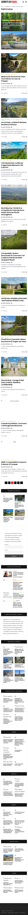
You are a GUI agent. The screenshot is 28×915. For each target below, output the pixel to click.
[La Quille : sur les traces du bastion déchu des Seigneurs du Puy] (20, 673)
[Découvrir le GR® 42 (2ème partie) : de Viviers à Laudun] (20, 791)
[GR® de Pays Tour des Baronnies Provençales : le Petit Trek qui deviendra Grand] (8, 750)
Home (2, 6)
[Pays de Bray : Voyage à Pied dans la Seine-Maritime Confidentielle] (14, 366)
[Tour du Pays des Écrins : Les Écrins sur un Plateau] (15, 847)
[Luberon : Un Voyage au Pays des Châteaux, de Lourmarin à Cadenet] (8, 512)
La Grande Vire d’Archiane (18, 751)
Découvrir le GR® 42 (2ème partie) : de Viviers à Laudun (19, 795)
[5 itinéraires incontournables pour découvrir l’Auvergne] (7, 595)
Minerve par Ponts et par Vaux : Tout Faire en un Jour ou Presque (13, 78)
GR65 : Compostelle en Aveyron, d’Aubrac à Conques (14, 463)
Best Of (14, 579)
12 (2, 476)
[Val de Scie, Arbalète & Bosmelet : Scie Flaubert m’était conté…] (14, 285)
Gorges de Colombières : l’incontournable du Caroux (19, 831)
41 (12, 217)
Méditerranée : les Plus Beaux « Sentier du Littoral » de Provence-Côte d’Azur (19, 651)
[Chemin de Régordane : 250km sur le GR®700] (8, 879)
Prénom (6, 544)
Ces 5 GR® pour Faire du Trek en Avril (19, 813)
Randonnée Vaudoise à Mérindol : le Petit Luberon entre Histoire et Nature (14, 45)
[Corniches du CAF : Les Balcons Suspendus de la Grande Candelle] (8, 660)
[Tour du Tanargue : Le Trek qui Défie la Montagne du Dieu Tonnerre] (20, 780)
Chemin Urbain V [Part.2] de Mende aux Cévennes (19, 882)
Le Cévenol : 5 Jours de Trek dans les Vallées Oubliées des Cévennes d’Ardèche (8, 793)
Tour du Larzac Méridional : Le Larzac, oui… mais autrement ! (7, 814)
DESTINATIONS (4, 912)
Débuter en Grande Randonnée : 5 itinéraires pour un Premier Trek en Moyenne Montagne (18, 585)
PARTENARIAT (22, 912)
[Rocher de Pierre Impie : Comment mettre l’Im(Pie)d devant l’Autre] (15, 715)
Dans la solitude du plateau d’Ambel (8, 764)
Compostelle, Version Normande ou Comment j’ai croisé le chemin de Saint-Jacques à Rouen (12, 256)
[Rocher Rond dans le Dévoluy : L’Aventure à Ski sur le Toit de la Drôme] (7, 737)
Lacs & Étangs (7, 119)
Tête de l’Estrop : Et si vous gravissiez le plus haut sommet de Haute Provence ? (20, 710)
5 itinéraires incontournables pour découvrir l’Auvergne (18, 595)
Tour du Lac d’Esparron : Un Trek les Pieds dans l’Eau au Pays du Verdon (8, 710)
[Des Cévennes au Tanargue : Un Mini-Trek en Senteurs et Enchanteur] (4, 779)
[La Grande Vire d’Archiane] (15, 748)
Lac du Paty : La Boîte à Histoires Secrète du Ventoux (13, 123)
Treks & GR (18, 20)
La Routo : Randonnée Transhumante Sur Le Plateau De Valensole (7, 721)
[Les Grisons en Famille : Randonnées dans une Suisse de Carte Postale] (20, 498)
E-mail (6, 550)
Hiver (2, 119)
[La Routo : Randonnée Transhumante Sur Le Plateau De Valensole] (8, 716)
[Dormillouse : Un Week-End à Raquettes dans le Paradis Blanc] (15, 855)
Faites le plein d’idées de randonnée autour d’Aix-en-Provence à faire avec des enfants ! (8, 651)
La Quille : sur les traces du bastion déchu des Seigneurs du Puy (20, 679)
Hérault (3, 74)
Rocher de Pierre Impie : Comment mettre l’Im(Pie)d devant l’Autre (19, 718)
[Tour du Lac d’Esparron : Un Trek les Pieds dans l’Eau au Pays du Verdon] (4, 706)
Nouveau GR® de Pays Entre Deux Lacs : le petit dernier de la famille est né (8, 831)
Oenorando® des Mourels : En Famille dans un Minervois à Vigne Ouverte (8, 822)
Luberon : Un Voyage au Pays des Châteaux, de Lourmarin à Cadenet (8, 519)
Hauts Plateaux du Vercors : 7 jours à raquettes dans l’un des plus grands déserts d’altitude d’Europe (19, 742)
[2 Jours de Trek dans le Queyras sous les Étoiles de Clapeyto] (20, 512)
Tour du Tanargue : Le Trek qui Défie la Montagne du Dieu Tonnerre (19, 785)
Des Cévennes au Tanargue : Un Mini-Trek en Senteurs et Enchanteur (8, 783)
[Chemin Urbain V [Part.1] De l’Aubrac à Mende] (7, 888)
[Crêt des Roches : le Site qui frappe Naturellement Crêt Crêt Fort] (14, 150)
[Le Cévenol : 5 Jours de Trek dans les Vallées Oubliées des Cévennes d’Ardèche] (5, 790)
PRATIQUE (15, 571)
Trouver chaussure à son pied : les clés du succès (18, 574)
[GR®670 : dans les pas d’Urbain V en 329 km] (19, 888)
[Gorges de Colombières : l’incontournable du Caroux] (18, 827)
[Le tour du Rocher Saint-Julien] (15, 762)
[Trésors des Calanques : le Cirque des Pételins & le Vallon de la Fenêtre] (8, 673)
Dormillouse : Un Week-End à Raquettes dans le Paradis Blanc (19, 859)
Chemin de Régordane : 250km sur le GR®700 (8, 884)
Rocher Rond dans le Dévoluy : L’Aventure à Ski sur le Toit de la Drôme (8, 741)
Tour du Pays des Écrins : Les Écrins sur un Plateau (19, 850)
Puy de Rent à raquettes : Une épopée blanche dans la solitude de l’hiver (19, 701)
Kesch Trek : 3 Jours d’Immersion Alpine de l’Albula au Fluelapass (7, 499)
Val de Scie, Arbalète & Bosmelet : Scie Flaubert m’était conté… (14, 299)
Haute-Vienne (6, 20)
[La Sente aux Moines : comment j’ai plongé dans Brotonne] (14, 410)
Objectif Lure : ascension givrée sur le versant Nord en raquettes (8, 700)
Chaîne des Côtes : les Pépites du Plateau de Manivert (19, 666)
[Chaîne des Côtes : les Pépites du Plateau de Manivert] (20, 660)
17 (2, 93)
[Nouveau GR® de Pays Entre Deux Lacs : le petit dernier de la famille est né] (4, 827)
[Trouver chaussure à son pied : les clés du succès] (7, 574)
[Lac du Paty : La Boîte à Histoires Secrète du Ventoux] (14, 108)
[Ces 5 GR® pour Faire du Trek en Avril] (15, 810)
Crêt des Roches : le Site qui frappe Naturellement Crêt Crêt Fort (12, 165)
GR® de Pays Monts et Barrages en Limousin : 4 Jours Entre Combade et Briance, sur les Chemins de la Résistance (14, 25)
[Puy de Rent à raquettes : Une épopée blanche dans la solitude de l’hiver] (15, 696)
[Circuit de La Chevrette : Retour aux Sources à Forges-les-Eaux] (14, 325)
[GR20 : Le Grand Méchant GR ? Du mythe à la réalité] (7, 603)
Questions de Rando (17, 580)
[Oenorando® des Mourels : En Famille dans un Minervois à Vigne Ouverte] (4, 819)
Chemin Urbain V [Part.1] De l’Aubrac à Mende (8, 891)
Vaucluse (11, 41)
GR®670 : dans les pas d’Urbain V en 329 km (19, 891)
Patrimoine (12, 20)
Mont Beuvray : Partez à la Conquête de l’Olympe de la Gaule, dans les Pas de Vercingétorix (12, 211)
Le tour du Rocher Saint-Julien (19, 764)
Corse (14, 600)
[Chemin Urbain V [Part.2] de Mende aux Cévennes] (17, 878)
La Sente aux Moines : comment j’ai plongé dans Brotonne (14, 424)
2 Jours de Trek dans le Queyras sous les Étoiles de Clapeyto (19, 518)
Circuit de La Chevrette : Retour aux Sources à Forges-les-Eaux (13, 340)
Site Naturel (13, 74)
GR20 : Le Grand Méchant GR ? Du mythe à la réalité (17, 604)
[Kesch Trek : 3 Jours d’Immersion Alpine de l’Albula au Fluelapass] (4, 496)
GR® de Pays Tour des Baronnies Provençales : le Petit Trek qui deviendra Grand (8, 756)
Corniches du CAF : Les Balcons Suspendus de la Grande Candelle (7, 666)
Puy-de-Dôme (19, 592)
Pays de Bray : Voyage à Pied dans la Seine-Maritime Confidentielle (12, 382)
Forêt (2, 337)
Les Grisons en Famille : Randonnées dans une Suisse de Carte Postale (19, 505)
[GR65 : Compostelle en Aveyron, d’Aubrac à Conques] (14, 449)
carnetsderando (7, 28)
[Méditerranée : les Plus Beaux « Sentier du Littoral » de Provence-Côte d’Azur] (19, 647)
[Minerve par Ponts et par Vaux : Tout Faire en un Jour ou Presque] (14, 63)
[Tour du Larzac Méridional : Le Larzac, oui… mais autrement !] (4, 810)
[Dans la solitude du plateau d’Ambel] (7, 762)
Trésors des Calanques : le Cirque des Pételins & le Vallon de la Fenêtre (8, 680)
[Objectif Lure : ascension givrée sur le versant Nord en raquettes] (7, 696)
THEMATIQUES (7, 6)
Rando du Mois (19, 119)
